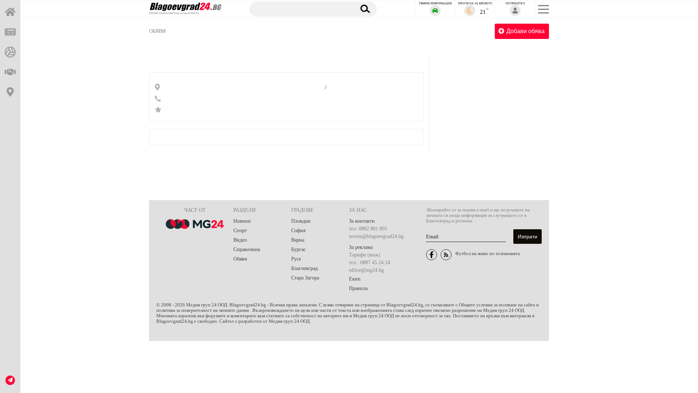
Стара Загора (305, 278)
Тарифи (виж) (364, 255)
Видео (240, 240)
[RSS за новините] (446, 254)
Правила (358, 288)
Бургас (298, 249)
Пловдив (300, 221)
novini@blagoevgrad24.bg (376, 236)
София (298, 230)
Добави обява (525, 31)
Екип (355, 279)
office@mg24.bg (366, 270)
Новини (242, 221)
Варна (297, 240)
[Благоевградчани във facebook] (431, 254)
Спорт (240, 230)
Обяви (157, 31)
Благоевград (304, 268)
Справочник (246, 249)
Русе (296, 259)
